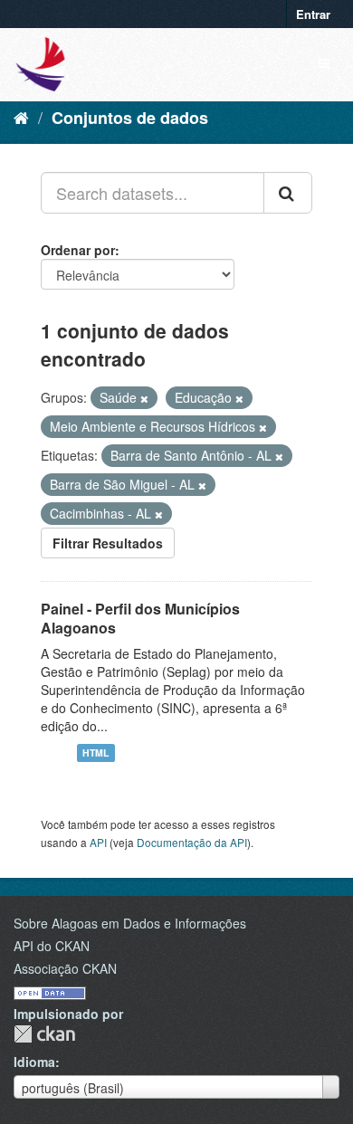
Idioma (34, 1062)
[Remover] (144, 398)
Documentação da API (192, 842)
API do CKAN (52, 946)
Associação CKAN (65, 968)
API (98, 842)
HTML (95, 752)
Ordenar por (78, 250)
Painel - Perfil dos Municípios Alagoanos (140, 618)
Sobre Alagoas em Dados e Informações (130, 923)
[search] (287, 193)
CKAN (44, 1033)
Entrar (313, 14)
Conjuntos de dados (130, 117)
